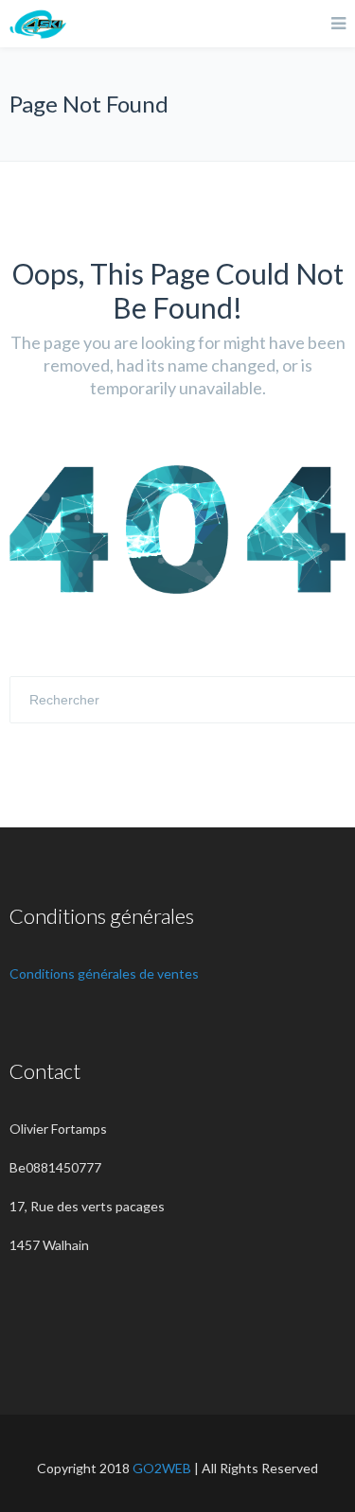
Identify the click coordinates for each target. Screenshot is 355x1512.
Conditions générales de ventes (104, 973)
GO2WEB (162, 1468)
